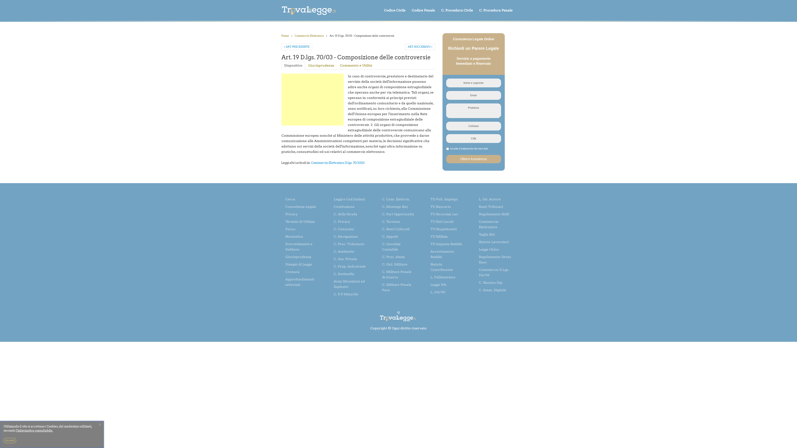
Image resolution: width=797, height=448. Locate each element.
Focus (290, 229)
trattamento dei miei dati (474, 148)
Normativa (294, 237)
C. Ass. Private (345, 259)
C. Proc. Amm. (394, 257)
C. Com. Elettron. (396, 199)
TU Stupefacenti (443, 229)
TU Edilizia (439, 237)
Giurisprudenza (321, 65)
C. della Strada (345, 214)
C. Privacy (342, 222)
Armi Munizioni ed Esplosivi (349, 284)
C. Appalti (390, 237)
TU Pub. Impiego (444, 199)
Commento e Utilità (356, 65)
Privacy (291, 214)
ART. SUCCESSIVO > (420, 46)
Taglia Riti (487, 234)
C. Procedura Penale (496, 10)
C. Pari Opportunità (398, 214)
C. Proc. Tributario (349, 244)
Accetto (10, 440)
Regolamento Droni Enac (495, 259)
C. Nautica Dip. (491, 283)
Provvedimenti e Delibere (298, 246)
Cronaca (292, 272)
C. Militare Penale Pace (396, 287)
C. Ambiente (344, 251)
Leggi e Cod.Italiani (349, 199)
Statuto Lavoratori (494, 242)
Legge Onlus (489, 249)
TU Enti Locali (442, 222)
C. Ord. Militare (394, 264)
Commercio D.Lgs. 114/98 (494, 272)
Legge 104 (438, 285)
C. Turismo (391, 222)
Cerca (290, 199)
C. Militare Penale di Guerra (396, 274)
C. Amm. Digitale (492, 290)
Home (285, 35)
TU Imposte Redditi (446, 244)
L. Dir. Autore (490, 199)
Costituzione (344, 207)
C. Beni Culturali (396, 229)
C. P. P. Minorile (346, 294)
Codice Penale (423, 10)
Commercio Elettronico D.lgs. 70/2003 (338, 162)
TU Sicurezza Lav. (444, 214)
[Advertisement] (312, 99)
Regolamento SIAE (494, 214)
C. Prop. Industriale (350, 266)
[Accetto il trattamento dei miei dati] (468, 149)
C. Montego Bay (395, 207)
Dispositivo (293, 65)
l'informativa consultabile (34, 430)
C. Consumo (344, 229)
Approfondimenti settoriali (299, 282)
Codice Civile (395, 10)
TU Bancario (440, 207)
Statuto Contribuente (441, 267)
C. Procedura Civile (457, 10)
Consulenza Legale (300, 207)
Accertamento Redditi (442, 254)
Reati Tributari (491, 207)
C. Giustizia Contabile (391, 246)
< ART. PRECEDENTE (296, 46)
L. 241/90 (437, 292)
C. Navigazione (346, 237)
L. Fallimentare (442, 277)
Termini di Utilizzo (300, 222)
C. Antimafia (344, 274)
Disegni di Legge (298, 264)
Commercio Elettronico (309, 35)
